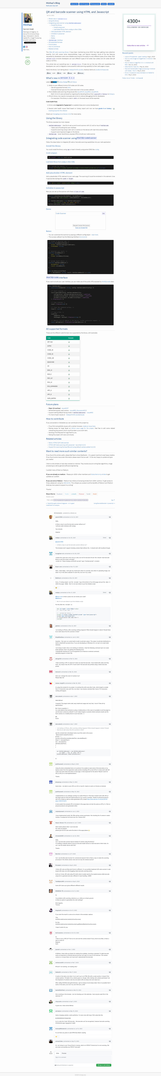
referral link (67, 483)
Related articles (53, 49)
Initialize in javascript (57, 34)
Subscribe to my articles (98, 474)
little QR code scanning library (59, 52)
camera (80, 500)
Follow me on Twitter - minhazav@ (132, 78)
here (69, 87)
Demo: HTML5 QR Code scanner (59, 443)
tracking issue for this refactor (58, 111)
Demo (53, 36)
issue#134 (80, 92)
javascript (60, 500)
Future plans (53, 44)
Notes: (53, 38)
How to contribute (54, 47)
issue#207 (65, 408)
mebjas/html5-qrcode (76, 70)
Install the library (56, 25)
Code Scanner (61, 213)
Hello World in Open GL (132, 67)
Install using (58, 27)
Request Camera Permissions (81, 225)
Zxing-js (111, 94)
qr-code (74, 500)
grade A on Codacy (105, 108)
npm (63, 27)
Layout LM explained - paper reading (136, 56)
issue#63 (88, 92)
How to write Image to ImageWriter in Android (139, 58)
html (55, 500)
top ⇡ (113, 500)
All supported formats (55, 42)
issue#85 (73, 410)
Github (104, 4)
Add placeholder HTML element (61, 32)
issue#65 (90, 412)
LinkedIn (111, 4)
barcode (85, 500)
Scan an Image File (81, 228)
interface (56, 40)
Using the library (54, 21)
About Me (74, 4)
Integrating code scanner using (65, 23)
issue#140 (94, 92)
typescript (67, 500)
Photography (95, 4)
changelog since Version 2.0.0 (62, 114)
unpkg (97, 149)
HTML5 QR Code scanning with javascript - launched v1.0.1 (67, 445)
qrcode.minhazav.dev (102, 70)
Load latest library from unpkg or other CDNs (68, 29)
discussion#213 (82, 410)
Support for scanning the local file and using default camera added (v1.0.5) (72, 447)
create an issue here (89, 426)
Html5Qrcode (106, 281)
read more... (26, 49)
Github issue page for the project (82, 428)
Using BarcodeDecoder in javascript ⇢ (104, 503)
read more (95, 235)
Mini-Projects (84, 4)
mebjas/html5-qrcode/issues (75, 415)
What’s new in (58, 19)
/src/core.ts (83, 237)
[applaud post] (27, 62)
